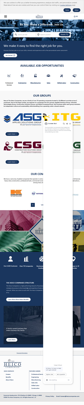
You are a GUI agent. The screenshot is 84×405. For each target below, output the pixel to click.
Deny (67, 10)
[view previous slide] (33, 205)
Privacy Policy (50, 396)
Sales (48, 83)
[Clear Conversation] (64, 123)
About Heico (9, 380)
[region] (58, 251)
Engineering (22, 83)
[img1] (16, 193)
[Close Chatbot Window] (70, 123)
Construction (74, 83)
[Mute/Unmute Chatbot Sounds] (67, 123)
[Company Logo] (39, 16)
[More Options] (47, 380)
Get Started (9, 55)
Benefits (8, 377)
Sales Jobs (34, 383)
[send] (69, 380)
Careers (8, 374)
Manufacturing (35, 83)
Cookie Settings (65, 5)
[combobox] (25, 35)
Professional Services (37, 374)
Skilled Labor (61, 83)
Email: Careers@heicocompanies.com (67, 396)
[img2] (42, 193)
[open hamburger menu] (6, 16)
